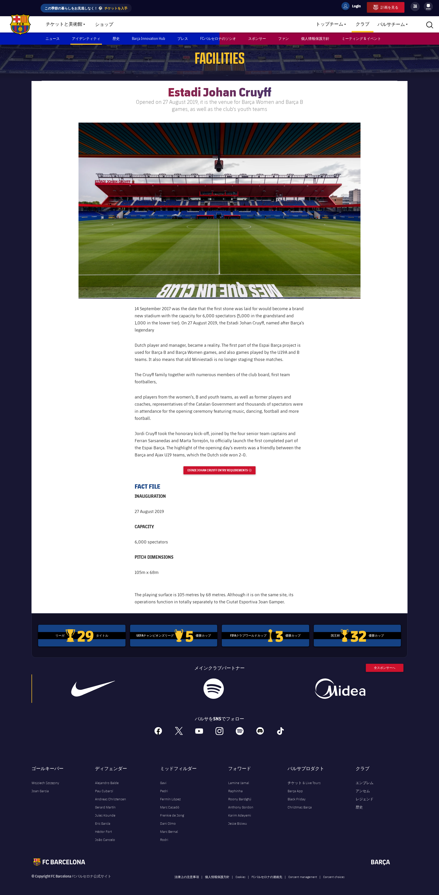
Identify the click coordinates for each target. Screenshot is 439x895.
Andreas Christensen (110, 799)
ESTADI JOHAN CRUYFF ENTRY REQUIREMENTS (221, 470)
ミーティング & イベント (361, 38)
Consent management (302, 877)
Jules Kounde (105, 815)
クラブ (362, 24)
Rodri (164, 840)
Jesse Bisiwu (237, 823)
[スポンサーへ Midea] (340, 688)
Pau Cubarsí (104, 791)
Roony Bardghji (239, 799)
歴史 (116, 38)
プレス (182, 38)
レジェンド (364, 799)
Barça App (295, 791)
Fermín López (170, 799)
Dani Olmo (168, 823)
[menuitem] (428, 5)
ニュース (52, 38)
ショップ (104, 24)
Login (353, 7)
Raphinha (235, 791)
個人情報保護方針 (315, 38)
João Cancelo (105, 840)
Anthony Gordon (240, 807)
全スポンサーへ (384, 668)
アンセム (363, 791)
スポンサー (257, 38)
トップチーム (329, 24)
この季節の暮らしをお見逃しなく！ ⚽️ (86, 8)
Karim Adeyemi (239, 815)
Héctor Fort (103, 832)
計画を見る (389, 7)
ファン (283, 38)
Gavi (163, 783)
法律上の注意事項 (187, 877)
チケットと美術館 (64, 24)
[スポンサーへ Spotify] (213, 688)
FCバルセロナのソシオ (218, 38)
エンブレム (364, 783)
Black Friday (297, 799)
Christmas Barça (300, 807)
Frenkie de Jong (172, 815)
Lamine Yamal (238, 783)
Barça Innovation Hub (148, 38)
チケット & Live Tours (304, 783)
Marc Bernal (169, 832)
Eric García (102, 823)
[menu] (428, 6)
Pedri (164, 791)
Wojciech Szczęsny (45, 783)
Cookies (240, 877)
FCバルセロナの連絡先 (267, 877)
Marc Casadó (169, 807)
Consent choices (333, 877)
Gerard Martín (105, 807)
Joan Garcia (40, 791)
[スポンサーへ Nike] (93, 688)
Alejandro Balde (107, 783)
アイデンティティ (86, 38)
